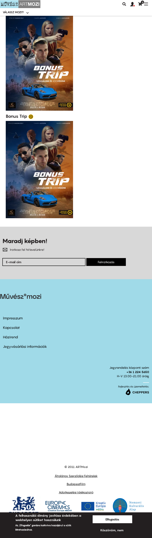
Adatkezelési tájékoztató (76, 492)
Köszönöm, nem (112, 530)
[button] (134, 4)
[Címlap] (20, 4)
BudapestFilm (76, 484)
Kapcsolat (11, 328)
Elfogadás (112, 519)
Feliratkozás (106, 262)
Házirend (10, 337)
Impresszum (13, 318)
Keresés (124, 4)
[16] (30, 116)
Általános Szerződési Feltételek (76, 476)
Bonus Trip (16, 116)
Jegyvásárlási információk (25, 346)
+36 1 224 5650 (137, 372)
